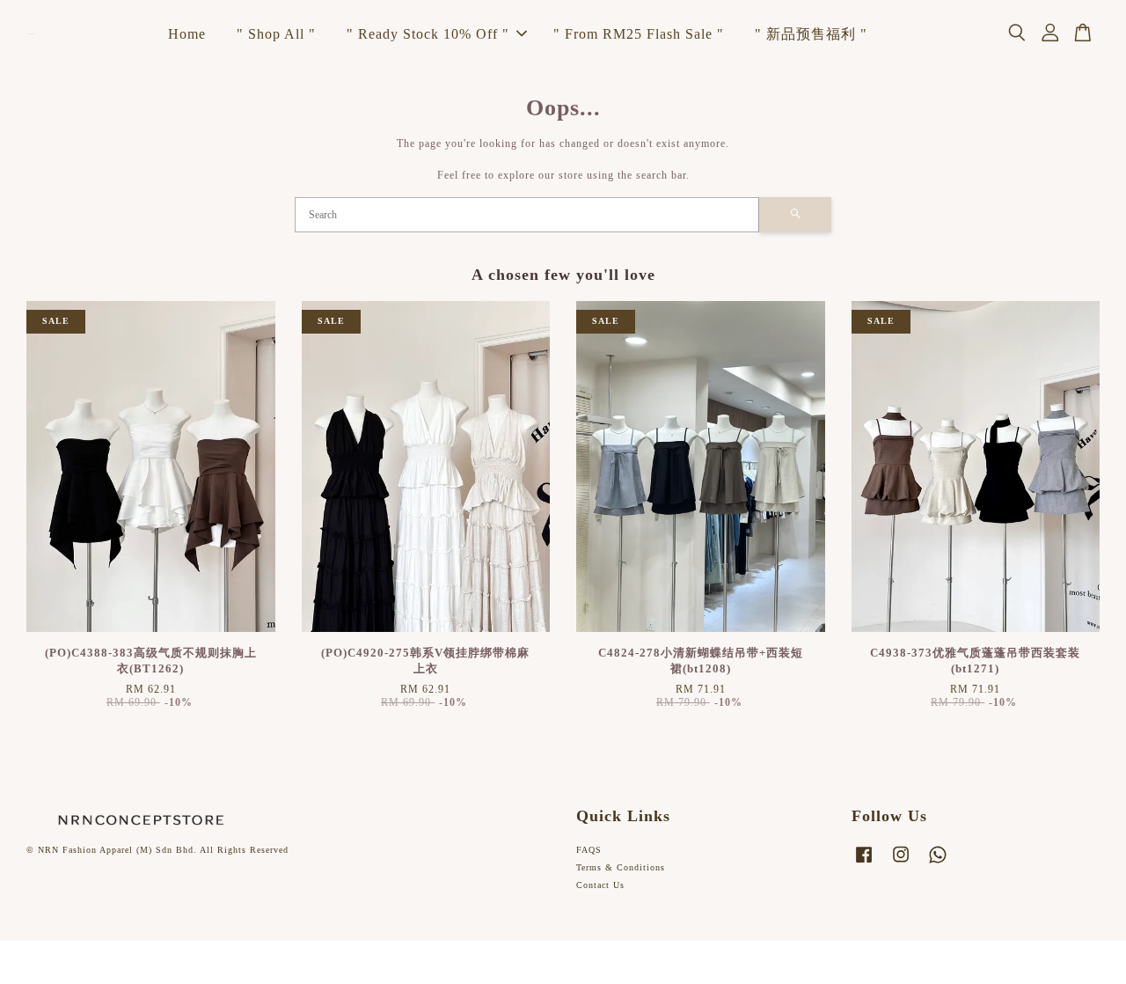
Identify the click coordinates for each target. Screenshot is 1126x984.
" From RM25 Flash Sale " (638, 33)
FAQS (589, 850)
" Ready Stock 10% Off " (428, 33)
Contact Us (600, 885)
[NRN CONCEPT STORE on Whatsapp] (937, 864)
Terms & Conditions (620, 867)
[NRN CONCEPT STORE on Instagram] (900, 864)
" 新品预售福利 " (811, 33)
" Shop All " (276, 33)
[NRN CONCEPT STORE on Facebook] (864, 864)
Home (187, 33)
